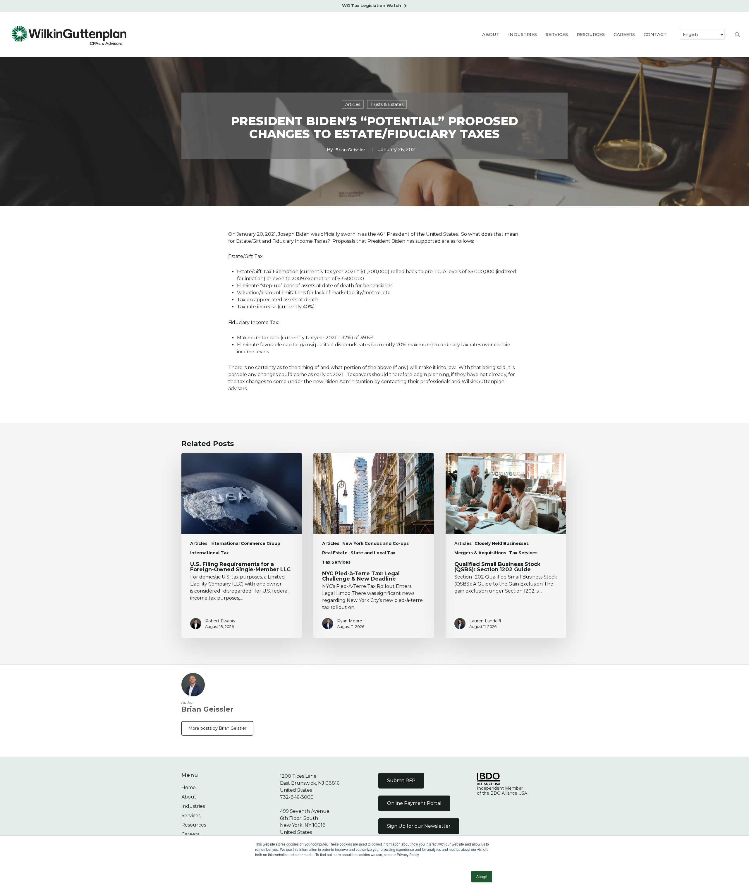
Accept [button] (481, 876)
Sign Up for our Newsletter (419, 826)
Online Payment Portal (414, 803)
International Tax (209, 552)
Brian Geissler (350, 149)
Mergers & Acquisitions (480, 552)
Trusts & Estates (386, 104)
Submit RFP (401, 780)
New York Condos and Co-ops (375, 543)
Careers (190, 834)
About (188, 797)
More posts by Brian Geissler (217, 728)
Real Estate (335, 552)
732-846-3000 (297, 797)
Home (188, 787)
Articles (352, 104)
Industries (193, 806)
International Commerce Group (245, 543)
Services (190, 815)
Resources (193, 825)
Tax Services (336, 562)
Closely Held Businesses (502, 543)
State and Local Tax (373, 552)
